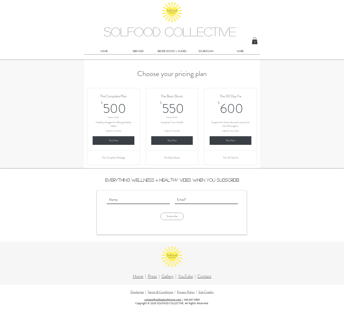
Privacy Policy (186, 292)
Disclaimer (137, 292)
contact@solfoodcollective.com (163, 299)
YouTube (185, 276)
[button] (255, 40)
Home (138, 276)
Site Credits (206, 292)
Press (152, 276)
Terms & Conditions (160, 292)
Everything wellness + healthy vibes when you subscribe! (172, 180)
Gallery (167, 276)
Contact (204, 276)
